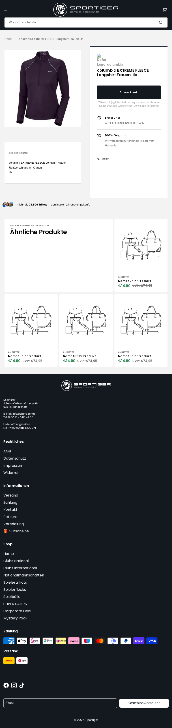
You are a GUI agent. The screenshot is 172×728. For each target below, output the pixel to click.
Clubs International (20, 568)
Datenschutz (14, 458)
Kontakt (10, 509)
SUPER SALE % (15, 603)
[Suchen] (162, 22)
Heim (8, 39)
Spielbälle (11, 596)
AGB (7, 451)
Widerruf (11, 472)
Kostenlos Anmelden (144, 703)
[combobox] (86, 22)
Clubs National (16, 560)
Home (8, 553)
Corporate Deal (17, 611)
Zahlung (10, 502)
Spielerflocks (14, 589)
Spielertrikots (15, 582)
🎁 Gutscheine (16, 531)
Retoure (10, 516)
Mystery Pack (15, 618)
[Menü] (6, 10)
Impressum (13, 465)
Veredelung (13, 524)
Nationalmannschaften (23, 575)
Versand (10, 495)
